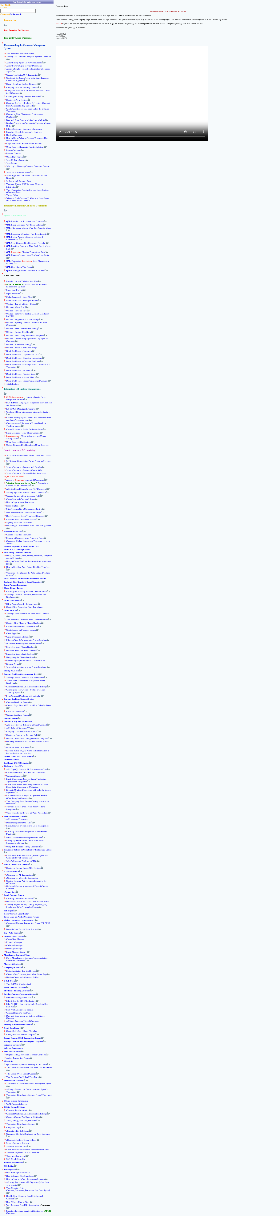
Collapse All (15, 14)
